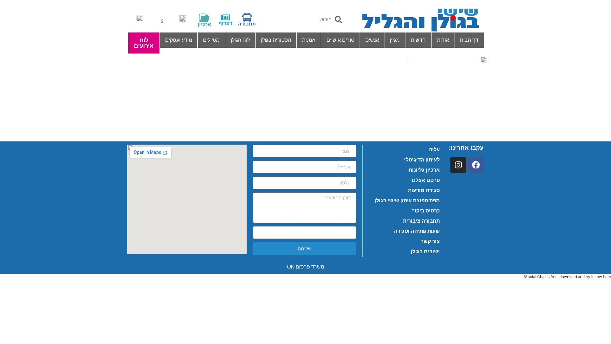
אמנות (308, 40)
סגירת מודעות (424, 190)
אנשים (372, 40)
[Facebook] (476, 165)
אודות (443, 40)
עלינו (434, 149)
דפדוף (225, 23)
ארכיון (204, 24)
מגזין (395, 40)
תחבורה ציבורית (421, 221)
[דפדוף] (225, 17)
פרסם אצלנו (426, 180)
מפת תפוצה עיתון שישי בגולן (407, 200)
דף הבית (469, 40)
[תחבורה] (247, 17)
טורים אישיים (340, 40)
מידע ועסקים (178, 40)
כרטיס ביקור (426, 210)
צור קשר (430, 241)
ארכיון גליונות (424, 170)
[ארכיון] (204, 17)
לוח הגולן (240, 40)
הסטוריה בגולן (276, 40)
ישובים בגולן (425, 251)
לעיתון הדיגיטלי (422, 159)
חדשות (418, 40)
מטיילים (211, 40)
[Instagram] (458, 165)
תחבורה (247, 23)
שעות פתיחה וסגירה (417, 231)
